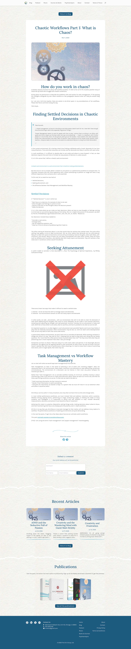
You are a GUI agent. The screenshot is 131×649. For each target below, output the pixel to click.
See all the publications (65, 606)
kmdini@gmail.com (51, 628)
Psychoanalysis (69, 3)
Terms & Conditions (98, 631)
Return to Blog (65, 14)
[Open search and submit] (105, 3)
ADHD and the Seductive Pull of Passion (38, 525)
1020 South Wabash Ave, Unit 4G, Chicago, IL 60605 (60, 625)
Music (45, 3)
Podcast (37, 3)
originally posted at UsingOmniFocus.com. (51, 417)
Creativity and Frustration (92, 524)
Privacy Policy (101, 628)
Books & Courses (84, 633)
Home (81, 622)
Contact (87, 3)
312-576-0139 (49, 626)
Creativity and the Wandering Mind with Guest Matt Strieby (65, 525)
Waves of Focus (97, 3)
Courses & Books (56, 3)
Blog (30, 3)
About (79, 3)
